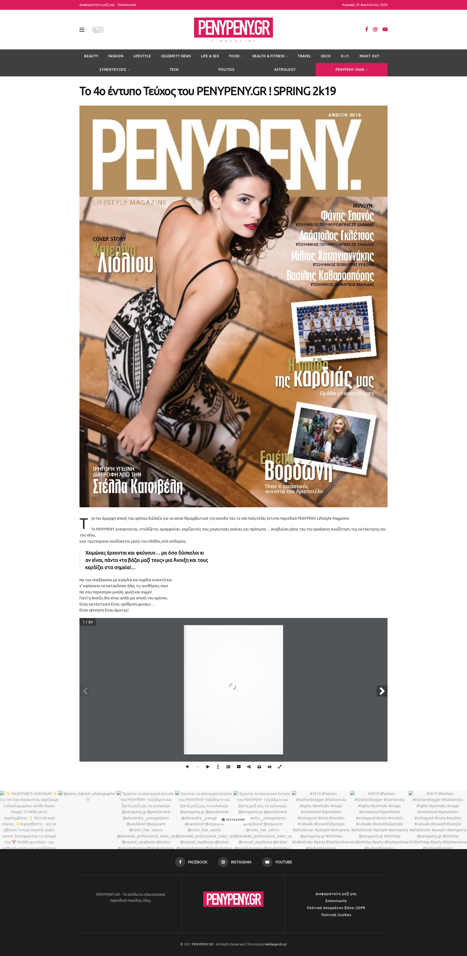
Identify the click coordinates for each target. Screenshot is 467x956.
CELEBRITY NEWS (176, 56)
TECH (174, 69)
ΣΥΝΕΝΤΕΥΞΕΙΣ (112, 69)
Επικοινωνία (127, 4)
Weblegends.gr (276, 944)
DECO (326, 56)
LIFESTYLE (142, 56)
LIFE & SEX (210, 56)
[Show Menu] (81, 30)
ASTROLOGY (285, 69)
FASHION (116, 56)
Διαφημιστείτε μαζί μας (97, 4)
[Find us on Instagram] (375, 29)
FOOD (234, 56)
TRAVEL (304, 56)
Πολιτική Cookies (336, 915)
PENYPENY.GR (202, 944)
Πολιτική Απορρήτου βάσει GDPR (336, 908)
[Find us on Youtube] (385, 29)
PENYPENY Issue (350, 69)
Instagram (235, 819)
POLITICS (226, 69)
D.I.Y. (345, 56)
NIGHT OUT (370, 56)
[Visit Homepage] (233, 30)
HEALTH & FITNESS (268, 56)
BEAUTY (91, 56)
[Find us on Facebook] (366, 29)
